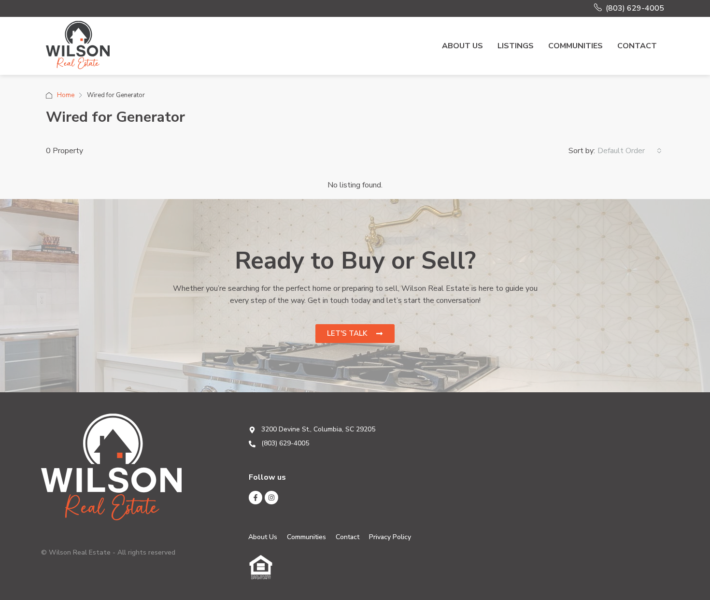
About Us (462, 46)
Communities (575, 46)
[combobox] (629, 151)
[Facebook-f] (255, 497)
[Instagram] (271, 497)
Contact (637, 46)
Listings (515, 46)
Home (65, 95)
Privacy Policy (390, 537)
